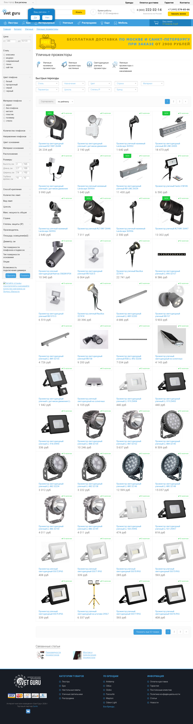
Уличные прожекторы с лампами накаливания (126, 66)
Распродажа (89, 22)
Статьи (153, 698)
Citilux (108, 686)
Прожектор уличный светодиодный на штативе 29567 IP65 (93, 614)
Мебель (123, 22)
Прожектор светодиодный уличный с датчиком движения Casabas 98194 (92, 146)
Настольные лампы (71, 690)
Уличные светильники (72, 694)
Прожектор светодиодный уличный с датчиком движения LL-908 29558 (55, 401)
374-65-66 (179, 9)
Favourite (110, 694)
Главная (7, 29)
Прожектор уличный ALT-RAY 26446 (94, 228)
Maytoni (109, 698)
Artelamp (110, 681)
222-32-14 (149, 10)
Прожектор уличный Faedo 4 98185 (171, 186)
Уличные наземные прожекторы (49, 65)
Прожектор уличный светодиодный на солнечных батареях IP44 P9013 (168, 358)
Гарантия (169, 3)
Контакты (185, 3)
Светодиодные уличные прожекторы (101, 65)
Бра (28, 22)
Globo (109, 690)
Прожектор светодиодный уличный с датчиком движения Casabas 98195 (53, 188)
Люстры (13, 22)
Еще (107, 22)
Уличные (68, 22)
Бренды (129, 3)
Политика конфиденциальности (165, 694)
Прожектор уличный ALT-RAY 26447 (171, 228)
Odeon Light (111, 702)
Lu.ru (35, 706)
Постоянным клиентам (161, 690)
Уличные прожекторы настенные (75, 65)
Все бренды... (109, 706)
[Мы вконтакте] (27, 713)
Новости (154, 702)
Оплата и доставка (149, 3)
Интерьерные (46, 22)
